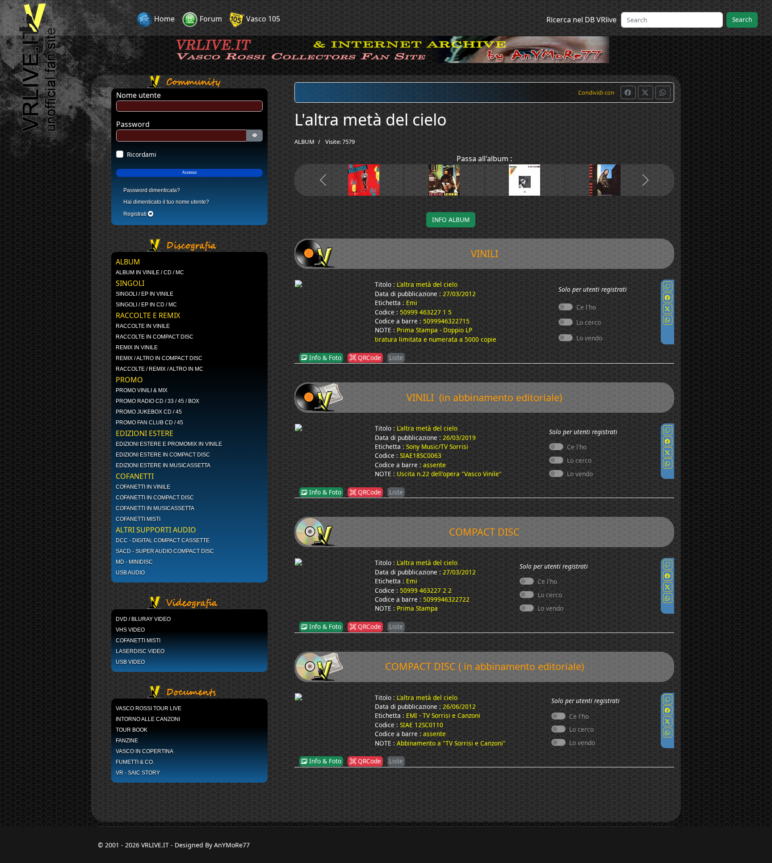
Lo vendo (589, 338)
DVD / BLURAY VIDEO (143, 619)
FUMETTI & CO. (135, 762)
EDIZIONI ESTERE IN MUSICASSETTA (163, 465)
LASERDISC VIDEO (140, 651)
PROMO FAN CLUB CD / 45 (149, 422)
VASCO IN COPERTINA (144, 751)
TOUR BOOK (131, 730)
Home (163, 19)
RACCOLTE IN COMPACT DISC (154, 337)
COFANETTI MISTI (138, 519)
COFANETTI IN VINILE (143, 487)
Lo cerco (588, 322)
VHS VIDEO (130, 630)
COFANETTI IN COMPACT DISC (155, 497)
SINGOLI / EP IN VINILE (144, 294)
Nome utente (138, 95)
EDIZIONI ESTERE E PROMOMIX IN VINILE (169, 444)
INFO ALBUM (451, 219)
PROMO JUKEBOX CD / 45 (149, 412)
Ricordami (141, 154)
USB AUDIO (130, 573)
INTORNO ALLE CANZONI (148, 719)
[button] (628, 92)
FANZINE (127, 740)
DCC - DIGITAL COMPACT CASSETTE (163, 540)
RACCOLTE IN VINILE (143, 326)
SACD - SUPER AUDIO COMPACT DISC (165, 551)
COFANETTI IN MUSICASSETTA (155, 508)
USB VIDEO (130, 662)
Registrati (135, 214)
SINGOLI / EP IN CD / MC (146, 305)
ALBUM (304, 142)
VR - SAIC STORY (138, 773)
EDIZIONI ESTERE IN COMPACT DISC (163, 455)
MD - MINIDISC (134, 562)
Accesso (189, 172)
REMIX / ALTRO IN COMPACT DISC (159, 358)
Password (133, 124)
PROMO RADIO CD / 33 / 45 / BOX (157, 401)
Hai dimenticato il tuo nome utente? (166, 202)
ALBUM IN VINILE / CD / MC (150, 272)
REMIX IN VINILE (137, 347)
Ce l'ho (586, 307)
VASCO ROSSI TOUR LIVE (148, 708)
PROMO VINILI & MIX (142, 390)
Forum (210, 19)
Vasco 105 (262, 19)
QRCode (368, 357)
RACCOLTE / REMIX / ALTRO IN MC (159, 369)
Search (742, 19)
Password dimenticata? (151, 190)
